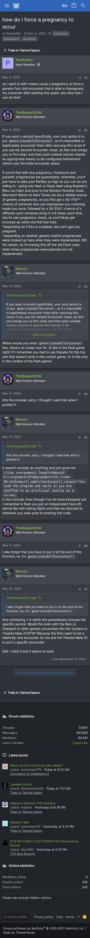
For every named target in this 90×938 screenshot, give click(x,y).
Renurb (21, 269)
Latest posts (18, 755)
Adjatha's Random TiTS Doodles (33, 803)
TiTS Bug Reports (22, 853)
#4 (86, 394)
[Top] (78, 916)
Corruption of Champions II (29, 774)
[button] (7, 6)
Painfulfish (13, 33)
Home (70, 917)
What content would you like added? (36, 765)
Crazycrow (80, 743)
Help (59, 917)
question (29, 39)
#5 (86, 437)
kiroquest (61, 33)
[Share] (80, 78)
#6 (86, 546)
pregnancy (11, 39)
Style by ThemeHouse (19, 932)
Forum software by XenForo (43, 928)
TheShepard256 (28, 112)
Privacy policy (44, 917)
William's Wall (19, 822)
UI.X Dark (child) (15, 917)
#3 (86, 286)
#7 (86, 589)
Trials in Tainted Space (26, 792)
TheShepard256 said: (21, 295)
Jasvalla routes (21, 784)
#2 (86, 130)
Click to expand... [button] (45, 334)
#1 (86, 78)
